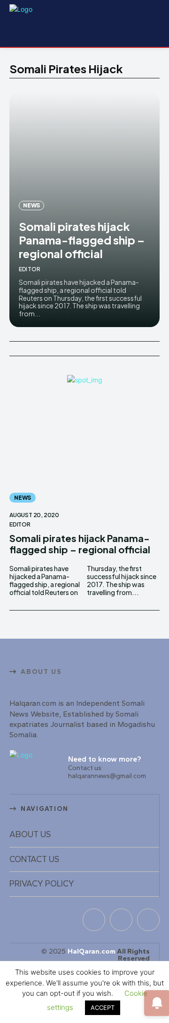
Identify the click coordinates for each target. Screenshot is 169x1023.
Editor (29, 269)
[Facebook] (94, 919)
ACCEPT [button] (103, 1007)
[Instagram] (121, 919)
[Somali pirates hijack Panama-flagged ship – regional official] (84, 441)
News (31, 205)
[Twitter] (148, 919)
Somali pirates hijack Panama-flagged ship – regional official (82, 239)
